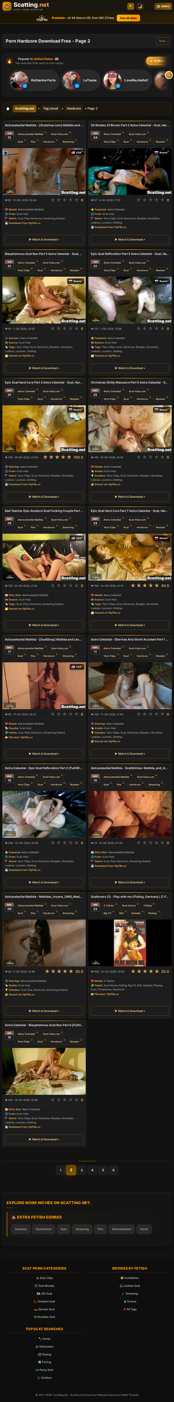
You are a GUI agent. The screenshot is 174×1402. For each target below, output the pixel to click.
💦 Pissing (44, 1354)
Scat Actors (129, 905)
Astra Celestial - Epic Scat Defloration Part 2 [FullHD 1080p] (44, 768)
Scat (20, 141)
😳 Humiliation (129, 1278)
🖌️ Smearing (130, 1293)
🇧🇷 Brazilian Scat (44, 1317)
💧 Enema (129, 1301)
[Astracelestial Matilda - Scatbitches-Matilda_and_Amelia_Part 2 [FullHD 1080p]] (130, 814)
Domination (44, 1229)
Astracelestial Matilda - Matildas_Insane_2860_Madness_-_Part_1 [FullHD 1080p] (44, 896)
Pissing (152, 913)
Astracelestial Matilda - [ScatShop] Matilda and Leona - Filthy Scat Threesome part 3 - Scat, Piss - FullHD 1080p (44, 639)
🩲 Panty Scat (44, 1369)
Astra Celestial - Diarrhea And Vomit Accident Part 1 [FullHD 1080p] (130, 639)
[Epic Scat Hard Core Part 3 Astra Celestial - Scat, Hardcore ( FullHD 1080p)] (44, 428)
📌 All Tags (130, 1309)
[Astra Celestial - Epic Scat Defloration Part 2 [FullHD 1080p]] (44, 814)
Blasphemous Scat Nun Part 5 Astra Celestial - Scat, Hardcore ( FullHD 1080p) (44, 254)
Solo (63, 1229)
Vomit (144, 1229)
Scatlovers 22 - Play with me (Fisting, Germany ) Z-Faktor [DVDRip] (130, 896)
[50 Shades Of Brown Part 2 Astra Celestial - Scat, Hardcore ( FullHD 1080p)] (130, 171)
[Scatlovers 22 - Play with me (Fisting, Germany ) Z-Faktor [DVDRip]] (130, 943)
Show (162, 41)
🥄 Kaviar (44, 1338)
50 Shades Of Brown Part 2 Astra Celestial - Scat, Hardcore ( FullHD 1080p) (130, 125)
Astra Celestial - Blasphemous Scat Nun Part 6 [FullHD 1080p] (44, 1025)
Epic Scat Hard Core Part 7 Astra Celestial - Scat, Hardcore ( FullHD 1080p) (130, 511)
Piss (33, 141)
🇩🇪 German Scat (44, 1309)
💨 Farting (44, 1362)
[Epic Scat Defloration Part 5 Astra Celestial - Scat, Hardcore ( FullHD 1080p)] (130, 300)
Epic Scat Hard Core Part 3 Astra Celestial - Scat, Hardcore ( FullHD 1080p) (44, 382)
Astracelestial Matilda (30, 134)
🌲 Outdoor (44, 1377)
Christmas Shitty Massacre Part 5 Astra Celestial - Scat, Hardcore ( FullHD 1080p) (130, 382)
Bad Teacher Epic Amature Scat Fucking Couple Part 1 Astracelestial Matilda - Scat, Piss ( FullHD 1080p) (44, 511)
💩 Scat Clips (44, 1278)
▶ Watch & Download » (44, 239)
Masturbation (121, 1229)
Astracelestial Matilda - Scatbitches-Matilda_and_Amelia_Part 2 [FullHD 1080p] (130, 768)
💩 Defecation (44, 1346)
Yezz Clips (110, 141)
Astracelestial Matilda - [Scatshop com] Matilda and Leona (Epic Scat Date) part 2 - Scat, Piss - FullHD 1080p (44, 125)
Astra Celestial (112, 134)
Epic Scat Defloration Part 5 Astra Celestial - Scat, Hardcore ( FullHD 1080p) (130, 254)
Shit (121, 913)
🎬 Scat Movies (44, 1285)
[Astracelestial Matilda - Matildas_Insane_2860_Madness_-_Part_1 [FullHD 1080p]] (44, 943)
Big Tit (107, 913)
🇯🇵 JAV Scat (44, 1293)
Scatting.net (24, 108)
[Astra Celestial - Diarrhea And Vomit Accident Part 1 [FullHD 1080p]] (130, 685)
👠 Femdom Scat (44, 1301)
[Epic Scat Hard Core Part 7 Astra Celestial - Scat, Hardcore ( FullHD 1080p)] (130, 557)
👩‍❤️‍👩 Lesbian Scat (129, 1285)
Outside (135, 913)
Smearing (68, 141)
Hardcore (74, 108)
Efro (100, 1229)
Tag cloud (50, 108)
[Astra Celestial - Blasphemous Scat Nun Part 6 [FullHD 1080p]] (44, 1071)
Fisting (148, 905)
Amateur (21, 1229)
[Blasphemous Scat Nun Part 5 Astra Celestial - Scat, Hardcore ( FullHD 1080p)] (44, 300)
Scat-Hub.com (59, 134)
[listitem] (34, 80)
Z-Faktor (109, 905)
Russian (160, 141)
